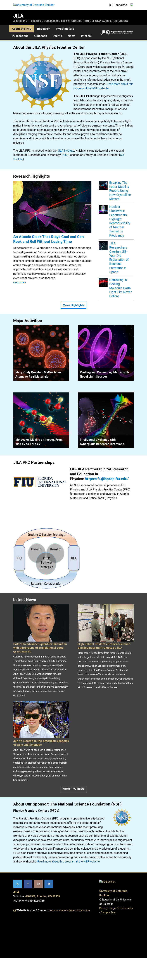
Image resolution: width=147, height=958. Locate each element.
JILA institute (65, 150)
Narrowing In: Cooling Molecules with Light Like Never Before (120, 288)
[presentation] (41, 353)
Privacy (103, 908)
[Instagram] (38, 884)
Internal (86, 36)
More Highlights (73, 305)
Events (57, 36)
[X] (17, 884)
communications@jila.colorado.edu (69, 910)
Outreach (40, 36)
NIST (65, 155)
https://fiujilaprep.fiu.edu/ (107, 479)
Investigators (65, 28)
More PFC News (73, 788)
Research (43, 28)
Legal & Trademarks (121, 908)
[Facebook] (28, 884)
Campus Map (108, 912)
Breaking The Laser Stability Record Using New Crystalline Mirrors (120, 191)
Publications (20, 36)
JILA (18, 16)
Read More (19, 282)
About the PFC (21, 28)
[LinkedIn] (48, 884)
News (71, 36)
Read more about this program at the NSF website (68, 861)
